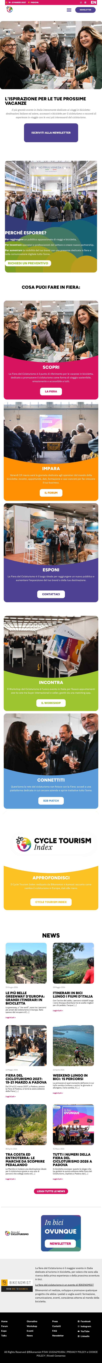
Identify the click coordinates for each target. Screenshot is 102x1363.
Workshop (32, 1326)
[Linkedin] (85, 2)
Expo (3, 1331)
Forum (4, 1326)
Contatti (56, 1326)
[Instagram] (81, 2)
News (30, 1335)
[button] (69, 10)
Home (4, 1321)
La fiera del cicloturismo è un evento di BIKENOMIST (64, 1284)
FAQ (54, 1331)
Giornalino (32, 1321)
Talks (3, 1335)
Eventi (30, 1331)
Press (55, 1321)
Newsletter (58, 1335)
